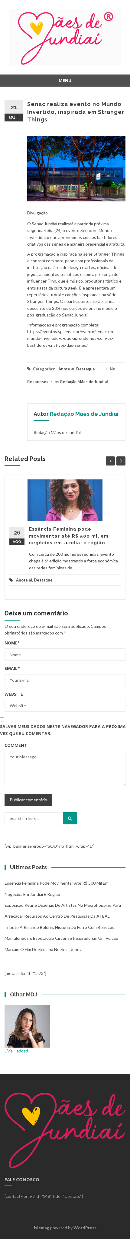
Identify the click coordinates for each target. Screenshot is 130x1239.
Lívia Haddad (16, 1050)
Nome (12, 643)
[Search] (70, 818)
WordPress (84, 1227)
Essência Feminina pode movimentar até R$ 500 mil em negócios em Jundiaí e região (69, 535)
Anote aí (66, 368)
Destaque (85, 368)
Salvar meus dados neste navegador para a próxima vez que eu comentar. (63, 730)
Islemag (41, 1227)
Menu (65, 80)
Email (12, 668)
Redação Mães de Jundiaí (84, 381)
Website (14, 694)
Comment (16, 745)
